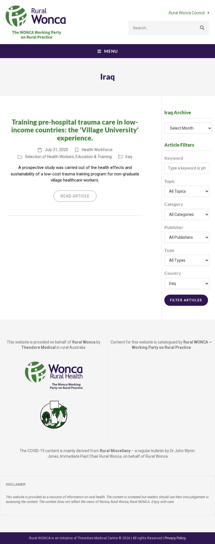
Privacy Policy (175, 538)
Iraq (128, 156)
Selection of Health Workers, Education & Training (68, 156)
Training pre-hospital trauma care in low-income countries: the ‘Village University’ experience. (75, 130)
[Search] (202, 28)
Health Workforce (97, 149)
